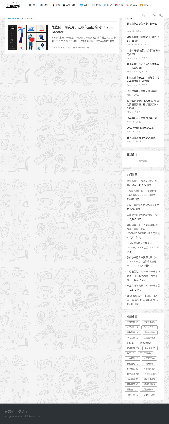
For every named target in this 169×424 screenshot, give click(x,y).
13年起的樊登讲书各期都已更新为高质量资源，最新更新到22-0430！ (143, 104)
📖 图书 (96, 5)
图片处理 (133, 332)
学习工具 (132, 337)
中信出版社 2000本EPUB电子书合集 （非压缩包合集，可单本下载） (143, 275)
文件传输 (145, 353)
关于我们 (10, 411)
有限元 (148, 363)
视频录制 (149, 384)
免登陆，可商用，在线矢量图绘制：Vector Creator (83, 29)
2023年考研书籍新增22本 (140, 127)
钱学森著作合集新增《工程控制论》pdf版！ (143, 38)
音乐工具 (149, 394)
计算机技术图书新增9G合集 (141, 137)
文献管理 (149, 358)
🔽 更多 (144, 5)
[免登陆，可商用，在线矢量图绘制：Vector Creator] (28, 27)
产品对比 (132, 327)
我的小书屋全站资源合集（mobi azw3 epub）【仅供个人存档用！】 (143, 261)
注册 (161, 15)
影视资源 (145, 343)
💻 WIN (33, 5)
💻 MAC (44, 5)
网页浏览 (132, 379)
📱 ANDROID (69, 5)
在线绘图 (150, 332)
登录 (153, 15)
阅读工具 (132, 394)
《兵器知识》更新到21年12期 (142, 118)
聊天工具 (149, 379)
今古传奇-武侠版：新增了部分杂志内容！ (143, 52)
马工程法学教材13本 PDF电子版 (143, 285)
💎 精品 (107, 5)
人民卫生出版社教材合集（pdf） (144, 214)
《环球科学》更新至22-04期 (142, 91)
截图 (130, 353)
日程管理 (132, 363)
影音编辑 (150, 348)
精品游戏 (133, 374)
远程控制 (147, 389)
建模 (130, 343)
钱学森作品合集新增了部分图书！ (142, 25)
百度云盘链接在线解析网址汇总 (143, 205)
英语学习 (132, 384)
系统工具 (151, 374)
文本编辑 (132, 358)
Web (12, 28)
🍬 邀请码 (131, 5)
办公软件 (149, 327)
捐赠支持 (22, 411)
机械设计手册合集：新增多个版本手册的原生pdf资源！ (143, 79)
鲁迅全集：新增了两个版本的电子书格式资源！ (143, 66)
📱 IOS (56, 5)
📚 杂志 (119, 5)
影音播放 (133, 348)
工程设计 (149, 337)
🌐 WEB (84, 5)
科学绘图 (132, 369)
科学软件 (149, 369)
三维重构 (132, 322)
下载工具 (149, 322)
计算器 (131, 389)
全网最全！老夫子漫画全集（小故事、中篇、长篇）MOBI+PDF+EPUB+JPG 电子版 (143, 229)
